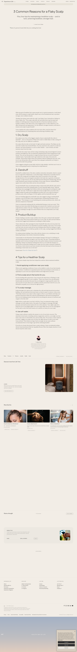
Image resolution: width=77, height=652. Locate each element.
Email (30, 356)
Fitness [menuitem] (27, 1)
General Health (7, 429)
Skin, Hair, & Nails (69, 356)
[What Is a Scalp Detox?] (61, 419)
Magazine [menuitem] (53, 1)
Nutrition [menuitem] (32, 1)
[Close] (75, 631)
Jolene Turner (37, 24)
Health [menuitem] (37, 1)
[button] (2, 1)
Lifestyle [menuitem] (42, 1)
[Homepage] (10, 1)
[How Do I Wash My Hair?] (38, 419)
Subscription (72, 1)
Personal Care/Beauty (60, 356)
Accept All (66, 642)
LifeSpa (41, 24)
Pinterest (16, 356)
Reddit (26, 356)
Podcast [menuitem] (48, 1)
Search (67, 1)
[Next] (72, 405)
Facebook (9, 356)
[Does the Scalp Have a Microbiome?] (15, 419)
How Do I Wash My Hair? (29, 250)
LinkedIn (21, 356)
